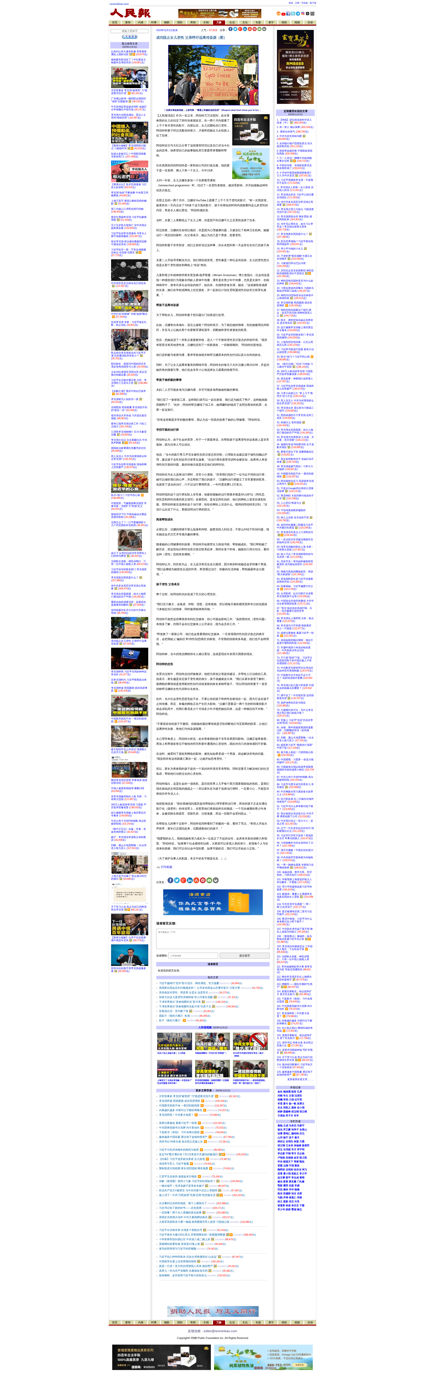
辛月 (293, 1149)
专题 (258, 22)
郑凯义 (287, 1107)
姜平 (288, 1177)
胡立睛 (281, 1145)
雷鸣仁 (287, 1133)
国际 (180, 22)
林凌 (288, 1205)
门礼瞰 (300, 1181)
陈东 (280, 1193)
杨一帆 (292, 1103)
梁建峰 (287, 1111)
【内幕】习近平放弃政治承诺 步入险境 (195, 1159)
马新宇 (300, 1125)
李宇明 (300, 1149)
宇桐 (288, 1153)
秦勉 (280, 1125)
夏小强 (287, 1173)
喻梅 (297, 1189)
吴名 (280, 1107)
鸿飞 (304, 1169)
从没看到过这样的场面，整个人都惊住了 (194, 1203)
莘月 (293, 1153)
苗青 (280, 1173)
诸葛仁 (292, 1197)
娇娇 (288, 1209)
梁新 (285, 1201)
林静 (280, 1111)
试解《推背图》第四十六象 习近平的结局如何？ (201, 1181)
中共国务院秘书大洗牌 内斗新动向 (193, 1127)
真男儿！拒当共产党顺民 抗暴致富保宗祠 (196, 1270)
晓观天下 (288, 1161)
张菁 (280, 1133)
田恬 (280, 1189)
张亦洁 (297, 1169)
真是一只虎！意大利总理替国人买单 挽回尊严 (199, 1266)
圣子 (291, 1137)
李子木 (289, 1115)
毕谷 (280, 1161)
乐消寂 (287, 1149)
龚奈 (293, 1107)
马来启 (292, 1125)
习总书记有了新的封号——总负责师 (192, 1207)
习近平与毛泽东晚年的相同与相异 (192, 1149)
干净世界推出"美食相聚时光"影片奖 (193, 1001)
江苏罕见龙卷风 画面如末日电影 (191, 1176)
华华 (291, 1189)
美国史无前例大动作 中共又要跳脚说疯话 (196, 1217)
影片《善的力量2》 (183, 1020)
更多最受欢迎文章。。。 (301, 1079)
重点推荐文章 (130, 43)
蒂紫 (296, 1161)
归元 (301, 1133)
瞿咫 (285, 1185)
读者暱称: (162, 955)
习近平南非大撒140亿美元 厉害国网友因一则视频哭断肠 (207, 1234)
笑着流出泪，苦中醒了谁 (186, 1011)
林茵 (296, 1141)
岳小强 (300, 1107)
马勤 (280, 1197)
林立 (280, 1201)
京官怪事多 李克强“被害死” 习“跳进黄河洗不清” (199, 1096)
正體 (297, 3)
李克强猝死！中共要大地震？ (190, 1114)
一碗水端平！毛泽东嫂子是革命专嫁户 (194, 1185)
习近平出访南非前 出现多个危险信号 (193, 1230)
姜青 (285, 1181)
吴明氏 (289, 1141)
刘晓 (280, 1095)
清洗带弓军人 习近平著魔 (187, 1163)
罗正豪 (287, 1129)
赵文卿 (281, 1177)
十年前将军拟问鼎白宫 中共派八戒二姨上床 (197, 1239)
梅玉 (299, 1209)
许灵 (297, 1201)
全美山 (303, 1129)
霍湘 (293, 1209)
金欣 (280, 1091)
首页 (114, 22)
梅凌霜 (287, 1091)
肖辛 (296, 1115)
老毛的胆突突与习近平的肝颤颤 (188, 1248)
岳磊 (291, 1185)
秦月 (297, 1137)
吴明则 (289, 1169)
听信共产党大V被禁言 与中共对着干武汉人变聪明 (200, 1190)
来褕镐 (297, 1145)
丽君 (293, 1091)
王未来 (289, 1145)
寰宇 (271, 22)
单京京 (295, 1205)
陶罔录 (281, 1169)
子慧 (301, 1205)
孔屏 (299, 1091)
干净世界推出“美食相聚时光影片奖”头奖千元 (199, 1006)
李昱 (280, 1103)
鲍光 (280, 1181)
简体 (291, 3)
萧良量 (292, 1181)
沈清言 (298, 1095)
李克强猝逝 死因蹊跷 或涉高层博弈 (193, 1100)
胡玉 (280, 1149)
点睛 (285, 1165)
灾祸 (206, 22)
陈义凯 (303, 1157)
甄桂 (301, 1161)
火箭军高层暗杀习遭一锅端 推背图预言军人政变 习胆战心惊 (206, 1221)
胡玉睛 (295, 1111)
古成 (285, 1125)
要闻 (127, 22)
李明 (285, 1099)
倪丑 (291, 1201)
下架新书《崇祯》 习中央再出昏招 (193, 1132)
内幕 (140, 22)
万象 (219, 22)
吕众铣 (300, 1153)
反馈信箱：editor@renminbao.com (212, 1331)
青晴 (301, 1177)
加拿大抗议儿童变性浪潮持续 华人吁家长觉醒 (199, 997)
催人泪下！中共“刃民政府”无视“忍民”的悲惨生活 (202, 1195)
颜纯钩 (295, 1133)
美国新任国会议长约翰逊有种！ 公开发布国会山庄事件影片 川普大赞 (211, 987)
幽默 (167, 22)
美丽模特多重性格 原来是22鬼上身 (192, 1244)
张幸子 (295, 1129)
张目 (293, 1193)
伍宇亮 (298, 1099)
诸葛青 (281, 1205)
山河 (280, 1137)
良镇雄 (289, 1157)
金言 (296, 1157)
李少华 (281, 1209)
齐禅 (285, 1197)
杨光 (280, 1129)
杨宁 (285, 1137)
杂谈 (310, 22)
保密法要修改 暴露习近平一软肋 (192, 1123)
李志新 (281, 1153)
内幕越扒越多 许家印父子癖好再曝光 (194, 1110)
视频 (297, 22)
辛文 (285, 1095)
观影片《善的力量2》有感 (185, 1015)
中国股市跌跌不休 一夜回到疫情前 (193, 1105)
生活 (232, 22)
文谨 (291, 1095)
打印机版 (166, 867)
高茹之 (295, 1173)
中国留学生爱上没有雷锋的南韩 (191, 1261)
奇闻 (193, 22)
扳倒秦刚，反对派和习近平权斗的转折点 (194, 1275)
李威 (297, 1185)
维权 (284, 22)
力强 (291, 1099)
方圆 (301, 1141)
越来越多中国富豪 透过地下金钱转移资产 (197, 1137)
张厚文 (300, 1103)
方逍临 (281, 1115)
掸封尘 (281, 1141)
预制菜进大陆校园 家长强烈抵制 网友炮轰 (196, 1168)
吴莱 (299, 1193)
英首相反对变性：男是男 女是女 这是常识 (194, 992)
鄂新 (280, 1185)
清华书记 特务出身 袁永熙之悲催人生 (194, 1141)
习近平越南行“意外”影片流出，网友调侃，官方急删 (200, 983)
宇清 (291, 1165)
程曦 (280, 1099)
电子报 (313, 3)
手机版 (304, 3)
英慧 (280, 1165)
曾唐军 (305, 1145)
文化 (245, 22)
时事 (154, 22)
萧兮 (285, 1103)
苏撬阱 (287, 1193)
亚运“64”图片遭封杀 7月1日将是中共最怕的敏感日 (204, 1154)
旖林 (285, 1189)
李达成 (295, 1177)
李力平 (303, 1173)
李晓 (299, 1197)
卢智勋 (281, 1157)
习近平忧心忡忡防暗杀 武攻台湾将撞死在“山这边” (201, 1256)
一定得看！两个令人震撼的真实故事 (194, 1212)
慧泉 (297, 1165)
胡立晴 (303, 1111)
